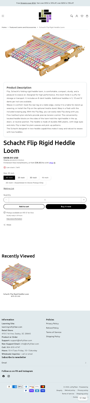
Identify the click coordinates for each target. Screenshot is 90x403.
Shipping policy (82, 394)
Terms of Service (53, 332)
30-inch (33, 178)
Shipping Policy (53, 336)
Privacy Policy (52, 323)
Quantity (7, 195)
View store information (14, 219)
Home (4, 27)
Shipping (6, 160)
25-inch (21, 178)
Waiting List (9, 188)
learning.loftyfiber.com (12, 327)
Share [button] (9, 225)
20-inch (9, 178)
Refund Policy (52, 328)
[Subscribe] (85, 363)
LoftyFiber (74, 387)
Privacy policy (83, 390)
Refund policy (70, 390)
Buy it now (66, 206)
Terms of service (68, 394)
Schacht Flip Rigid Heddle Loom (52, 27)
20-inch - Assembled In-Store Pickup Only (26, 183)
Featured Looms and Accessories (23, 27)
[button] (3, 16)
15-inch (46, 178)
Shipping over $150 (28, 3)
